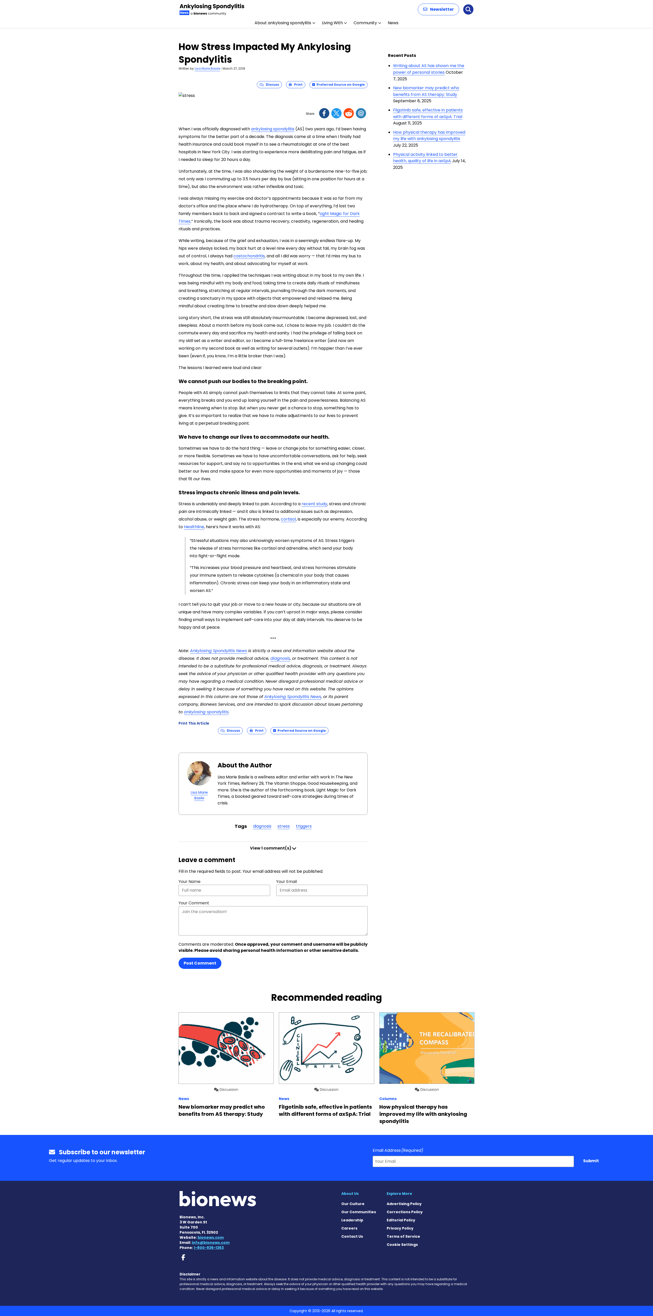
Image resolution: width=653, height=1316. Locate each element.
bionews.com (211, 1237)
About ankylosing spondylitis (283, 23)
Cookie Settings (402, 1244)
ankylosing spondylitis (272, 129)
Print (297, 84)
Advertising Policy (404, 1203)
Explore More (399, 1193)
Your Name (189, 881)
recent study (314, 504)
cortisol (288, 519)
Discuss (271, 84)
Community (365, 23)
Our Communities (358, 1211)
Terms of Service (403, 1236)
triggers (304, 826)
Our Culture (353, 1203)
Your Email (286, 881)
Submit (591, 1161)
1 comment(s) (271, 848)
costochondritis (249, 256)
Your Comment (194, 903)
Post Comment (200, 963)
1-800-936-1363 (209, 1247)
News (393, 23)
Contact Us (352, 1236)
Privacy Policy (400, 1228)
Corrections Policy (405, 1211)
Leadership (352, 1220)
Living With (332, 23)
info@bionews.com (211, 1242)
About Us (350, 1193)
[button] (438, 9)
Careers (349, 1228)
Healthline (194, 527)
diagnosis (262, 826)
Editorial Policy (401, 1220)
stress (284, 826)
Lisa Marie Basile (207, 68)
